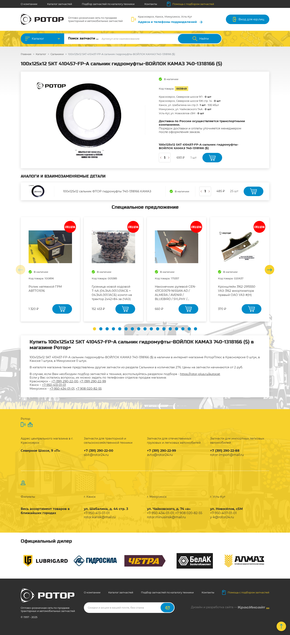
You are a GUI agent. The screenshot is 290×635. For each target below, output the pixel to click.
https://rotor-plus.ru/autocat (200, 374)
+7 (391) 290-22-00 (64, 381)
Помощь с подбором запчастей (193, 4)
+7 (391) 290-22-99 (93, 381)
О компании (29, 4)
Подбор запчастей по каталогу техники (108, 4)
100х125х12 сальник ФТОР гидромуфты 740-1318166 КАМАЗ (107, 191)
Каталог (38, 38)
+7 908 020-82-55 (89, 388)
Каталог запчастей (59, 4)
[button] (94, 328)
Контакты (150, 4)
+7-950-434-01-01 (62, 388)
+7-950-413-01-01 (54, 385)
